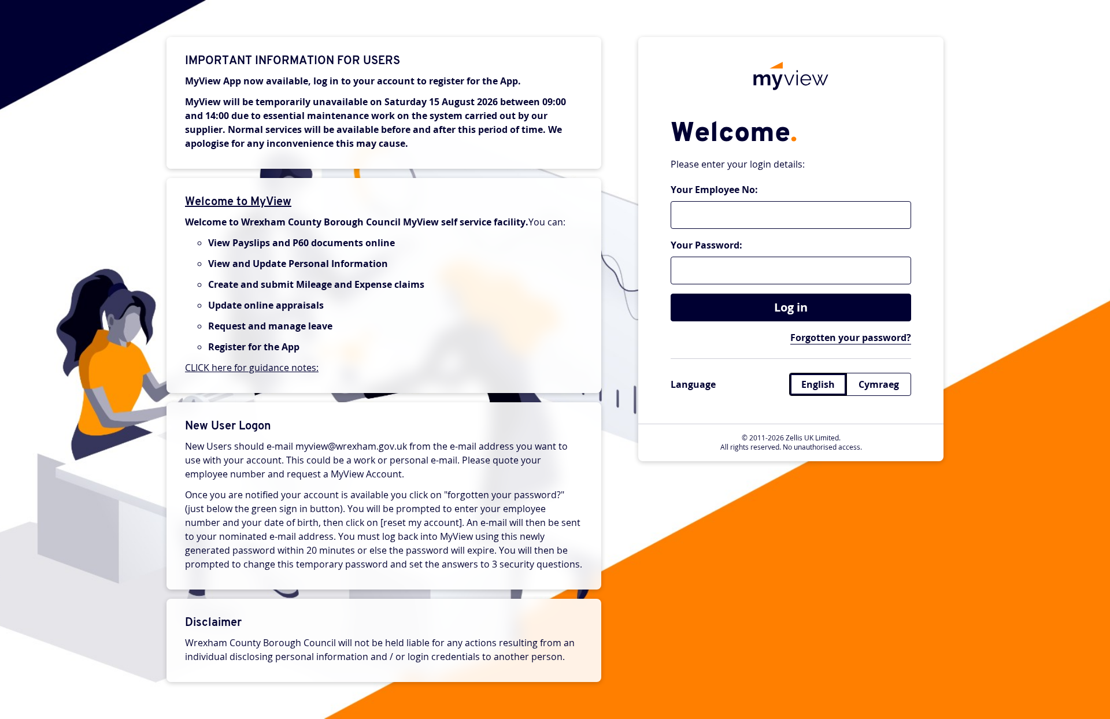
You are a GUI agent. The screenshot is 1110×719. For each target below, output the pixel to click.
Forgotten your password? (850, 337)
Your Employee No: (714, 189)
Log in (791, 307)
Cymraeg (879, 384)
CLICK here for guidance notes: (252, 367)
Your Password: (706, 245)
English (818, 384)
